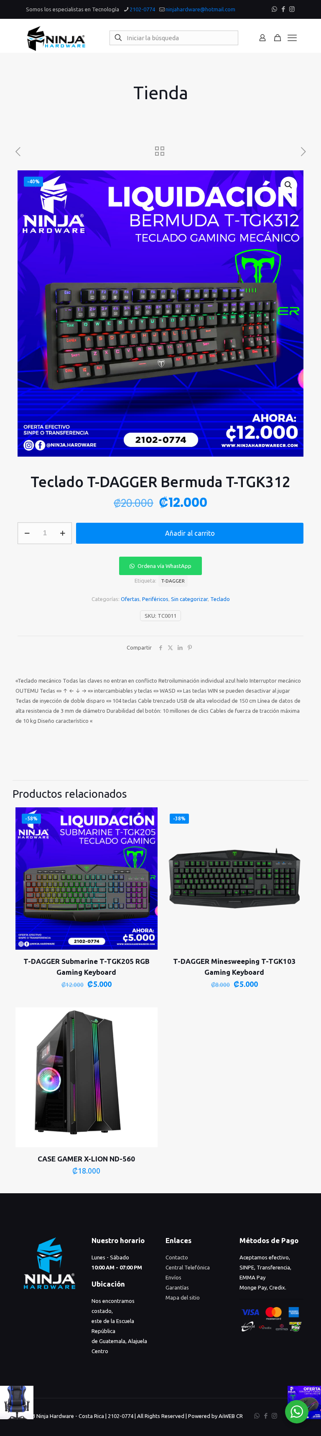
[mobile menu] (292, 38)
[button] (288, 185)
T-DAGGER (173, 580)
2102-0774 (142, 9)
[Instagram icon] (292, 9)
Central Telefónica (188, 1267)
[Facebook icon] (283, 9)
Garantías (177, 1287)
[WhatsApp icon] (274, 9)
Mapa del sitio (183, 1297)
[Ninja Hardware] (56, 38)
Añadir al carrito (190, 533)
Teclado (220, 599)
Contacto (177, 1257)
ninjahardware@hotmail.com (200, 9)
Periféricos (155, 599)
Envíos (173, 1277)
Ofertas (130, 599)
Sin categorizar (189, 599)
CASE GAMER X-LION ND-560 (86, 1159)
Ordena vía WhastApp (164, 566)
